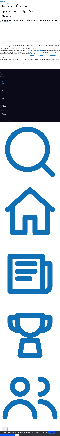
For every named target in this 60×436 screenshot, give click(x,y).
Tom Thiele (45, 52)
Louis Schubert (28, 50)
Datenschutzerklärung (10, 434)
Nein (2, 434)
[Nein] (17, 435)
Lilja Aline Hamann (9, 47)
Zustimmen (51, 432)
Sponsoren (9, 11)
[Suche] (30, 181)
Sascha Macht (12, 45)
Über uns (22, 6)
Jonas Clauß (10, 56)
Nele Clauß (32, 55)
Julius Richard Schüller (38, 56)
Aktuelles (8, 6)
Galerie (6, 16)
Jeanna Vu (41, 55)
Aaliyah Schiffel (40, 50)
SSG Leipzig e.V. (2, 1)
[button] (8, 6)
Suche (33, 11)
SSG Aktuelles (6, 21)
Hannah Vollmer (23, 48)
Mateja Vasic (32, 52)
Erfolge (22, 11)
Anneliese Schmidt (53, 55)
